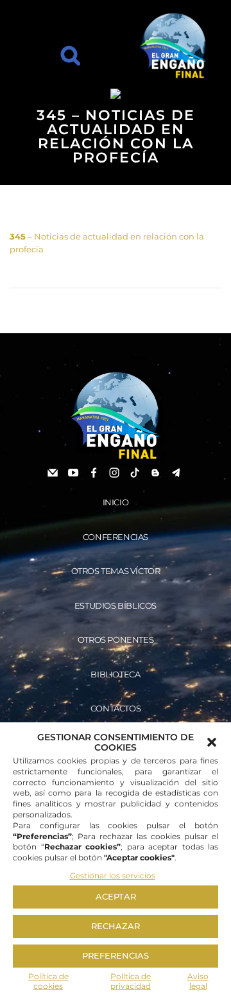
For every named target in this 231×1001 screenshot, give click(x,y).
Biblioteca (115, 674)
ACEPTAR (116, 896)
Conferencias (115, 537)
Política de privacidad (130, 981)
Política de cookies (48, 981)
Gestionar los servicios (112, 875)
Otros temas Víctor (115, 571)
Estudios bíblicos (115, 605)
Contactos (115, 708)
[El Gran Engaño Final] (173, 46)
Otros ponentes (115, 639)
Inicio (116, 502)
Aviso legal (198, 981)
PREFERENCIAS (115, 955)
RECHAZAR (115, 926)
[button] (211, 742)
